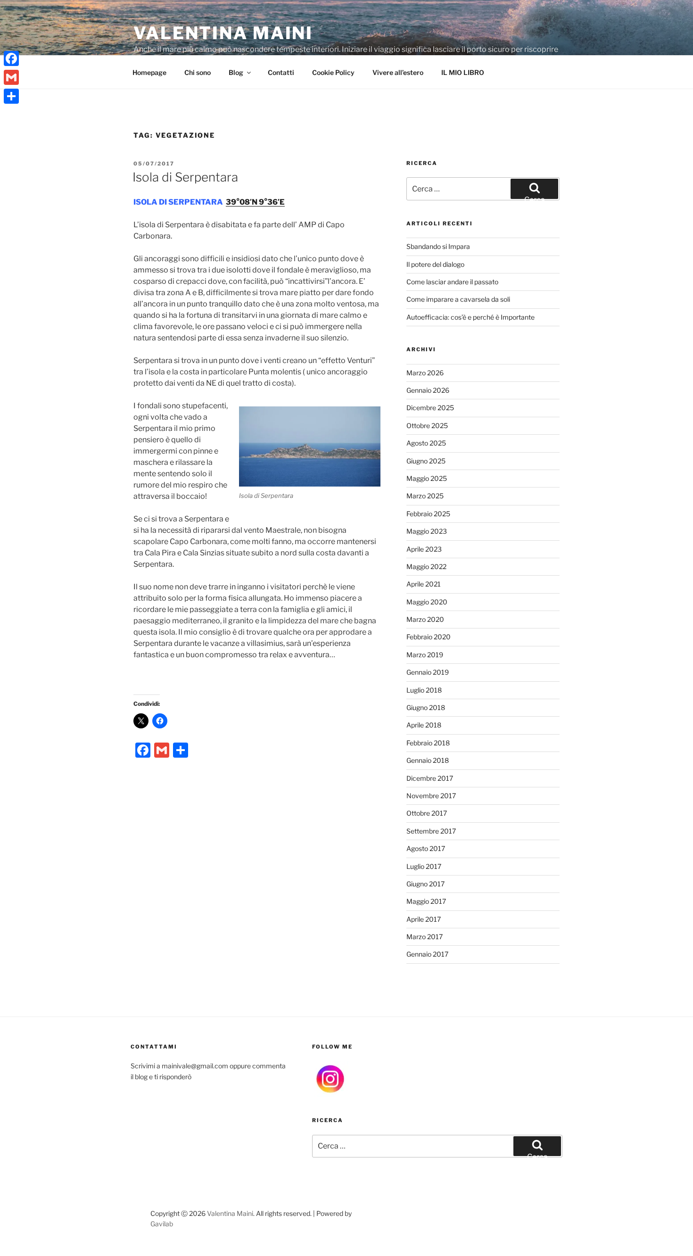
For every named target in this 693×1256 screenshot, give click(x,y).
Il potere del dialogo (435, 264)
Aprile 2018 (423, 725)
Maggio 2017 (426, 901)
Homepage (149, 72)
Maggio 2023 (426, 531)
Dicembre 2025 (430, 408)
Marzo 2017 (424, 937)
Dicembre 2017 (429, 778)
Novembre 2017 (431, 796)
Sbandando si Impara (438, 246)
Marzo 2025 (425, 496)
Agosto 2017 (425, 848)
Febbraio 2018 (428, 743)
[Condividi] (11, 96)
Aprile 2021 (423, 584)
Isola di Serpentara (185, 177)
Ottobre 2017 (426, 813)
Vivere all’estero (397, 72)
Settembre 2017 (431, 831)
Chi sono (197, 72)
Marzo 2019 (424, 655)
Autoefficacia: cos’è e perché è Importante (470, 317)
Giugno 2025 (426, 461)
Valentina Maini (223, 33)
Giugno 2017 (425, 884)
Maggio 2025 (426, 478)
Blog (236, 72)
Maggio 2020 (426, 602)
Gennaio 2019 (427, 672)
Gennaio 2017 (427, 954)
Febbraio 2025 (428, 514)
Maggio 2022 (426, 566)
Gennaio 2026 (427, 390)
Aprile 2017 (423, 919)
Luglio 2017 (423, 866)
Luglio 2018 (424, 690)
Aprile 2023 (424, 549)
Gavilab (161, 1224)
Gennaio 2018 (427, 760)
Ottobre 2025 (427, 425)
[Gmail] (11, 77)
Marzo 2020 (425, 619)
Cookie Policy (333, 72)
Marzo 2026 (425, 373)
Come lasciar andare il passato (452, 282)
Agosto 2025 (426, 443)
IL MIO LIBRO (462, 72)
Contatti (281, 72)
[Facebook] (11, 58)
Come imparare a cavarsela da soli (458, 299)
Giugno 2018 (425, 707)
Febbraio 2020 (428, 637)
